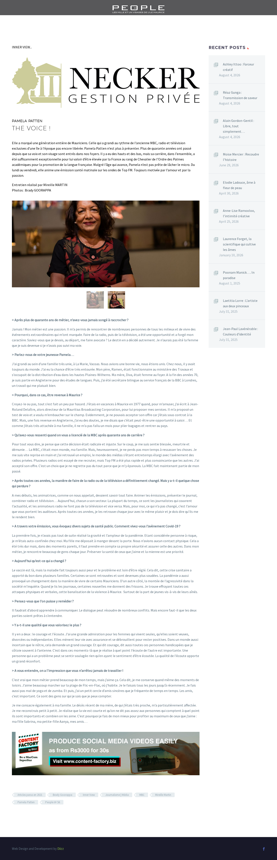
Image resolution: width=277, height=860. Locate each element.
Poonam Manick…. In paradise (238, 275)
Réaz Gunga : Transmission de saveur (240, 95)
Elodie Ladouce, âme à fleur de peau (239, 185)
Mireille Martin (163, 795)
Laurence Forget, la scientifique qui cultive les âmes (239, 244)
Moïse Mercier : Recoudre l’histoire (241, 157)
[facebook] (264, 849)
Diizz (60, 849)
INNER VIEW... (22, 47)
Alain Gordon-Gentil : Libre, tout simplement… (238, 126)
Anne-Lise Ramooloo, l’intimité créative (239, 213)
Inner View (89, 795)
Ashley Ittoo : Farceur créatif (238, 67)
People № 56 (52, 802)
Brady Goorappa (62, 795)
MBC (142, 795)
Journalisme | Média (117, 795)
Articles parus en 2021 (30, 795)
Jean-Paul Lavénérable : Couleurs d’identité (240, 331)
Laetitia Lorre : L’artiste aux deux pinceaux (240, 303)
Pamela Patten (26, 802)
